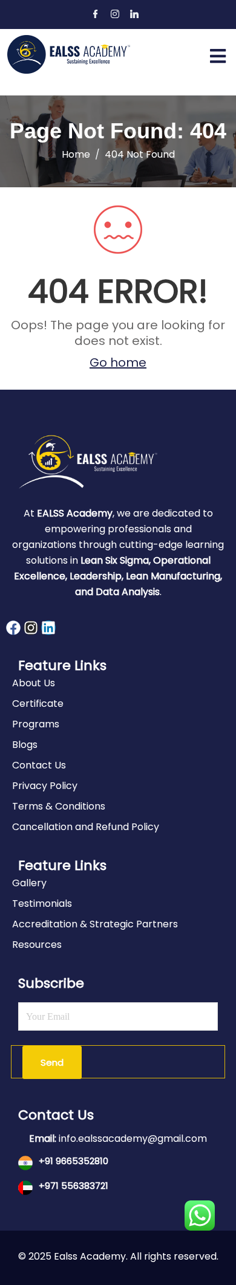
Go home (118, 362)
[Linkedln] (134, 15)
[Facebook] (95, 15)
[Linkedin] (48, 627)
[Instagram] (115, 15)
